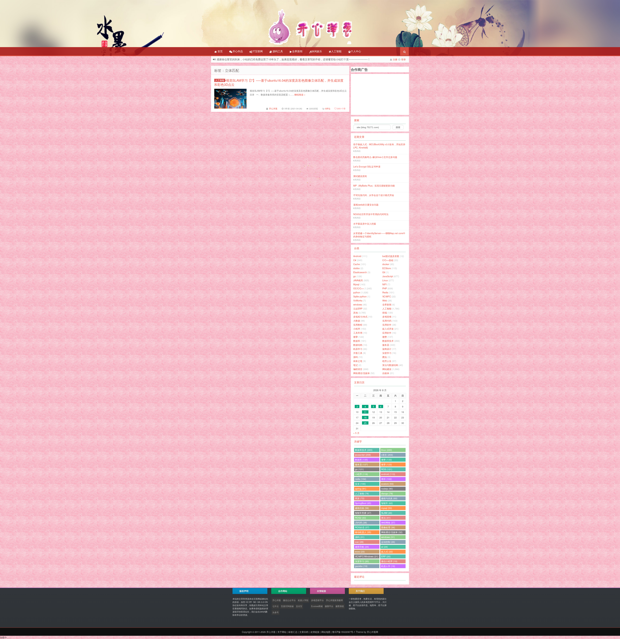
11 (365, 412)
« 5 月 (356, 433)
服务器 (385, 344)
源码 (355, 357)
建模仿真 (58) (362, 508)
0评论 (327, 108)
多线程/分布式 (360, 316)
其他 (355, 312)
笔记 (355, 365)
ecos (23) (360, 551)
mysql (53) (386, 508)
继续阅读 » (299, 94)
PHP (384, 288)
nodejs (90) (387, 488)
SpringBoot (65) (363, 503)
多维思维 (386, 316)
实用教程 (357, 324)
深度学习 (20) (362, 561)
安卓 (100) (360, 483)
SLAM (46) (386, 512)
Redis (385, 292)
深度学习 (386, 353)
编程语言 (357, 369)
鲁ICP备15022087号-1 (343, 632)
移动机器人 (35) (363, 532)
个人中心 (356, 51)
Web (384, 300)
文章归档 (303, 632)
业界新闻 (297, 51)
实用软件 (386, 324)
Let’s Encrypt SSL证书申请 (366, 166)
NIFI (384, 284)
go (354, 276)
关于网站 (281, 632)
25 (365, 423)
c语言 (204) (387, 454)
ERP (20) (386, 556)
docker (385, 264)
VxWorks (357, 300)
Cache (356, 264)
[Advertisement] (378, 94)
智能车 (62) (387, 503)
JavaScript (387, 276)
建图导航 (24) (362, 546)
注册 (395, 59)
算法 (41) (386, 517)
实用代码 (386, 320)
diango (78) (387, 493)
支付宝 (299, 606)
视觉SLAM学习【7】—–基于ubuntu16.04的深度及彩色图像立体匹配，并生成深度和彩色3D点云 (278, 82)
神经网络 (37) (388, 522)
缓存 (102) (386, 479)
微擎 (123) (386, 464)
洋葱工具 (357, 353)
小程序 (356, 328)
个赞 (341, 108)
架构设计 (386, 348)
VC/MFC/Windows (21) (366, 556)
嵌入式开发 (388, 328)
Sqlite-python (360, 296)
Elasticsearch (360, 272)
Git (383, 272)
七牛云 (275, 606)
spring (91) (360, 488)
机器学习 (357, 348)
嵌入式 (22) (387, 551)
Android (357, 256)
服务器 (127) (361, 464)
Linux (385, 280)
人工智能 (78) (362, 493)
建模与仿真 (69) (389, 498)
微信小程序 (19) (389, 561)
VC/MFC (386, 296)
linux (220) (386, 449)
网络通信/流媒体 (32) (392, 532)
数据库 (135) (361, 459)
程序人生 (386, 361)
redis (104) (360, 479)
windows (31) (388, 537)
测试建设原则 (360, 176)
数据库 (356, 340)
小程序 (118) (361, 474)
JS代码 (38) (361, 522)
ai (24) (384, 546)
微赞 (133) (386, 459)
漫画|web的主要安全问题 (365, 204)
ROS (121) (386, 469)
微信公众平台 (289, 600)
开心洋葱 (273, 108)
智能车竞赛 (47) (363, 512)
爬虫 (384, 357)
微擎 (355, 336)
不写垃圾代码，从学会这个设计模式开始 (373, 195)
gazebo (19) (361, 566)
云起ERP (357, 308)
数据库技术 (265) (363, 449)
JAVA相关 (358, 280)
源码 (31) (359, 537)
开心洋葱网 (372, 632)
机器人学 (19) (388, 566)
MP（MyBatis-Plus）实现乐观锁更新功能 (374, 185)
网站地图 (325, 632)
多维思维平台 (317, 600)
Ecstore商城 (317, 606)
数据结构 (357, 344)
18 (365, 417)
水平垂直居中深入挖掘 (364, 223)
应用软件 (386, 332)
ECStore (386, 268)
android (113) (388, 474)
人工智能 (336, 51)
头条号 (275, 612)
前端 (384, 312)
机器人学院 (303, 600)
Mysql (356, 284)
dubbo (356, 268)
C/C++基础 (387, 260)
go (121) (359, 469)
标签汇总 (292, 632)
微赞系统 (340, 606)
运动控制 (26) (388, 541)
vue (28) (359, 541)
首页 (220, 51)
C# (354, 260)
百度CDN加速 (287, 606)
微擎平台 (329, 606)
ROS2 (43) (360, 517)
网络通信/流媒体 (361, 373)
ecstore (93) (387, 483)
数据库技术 (388, 340)
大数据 (356, 320)
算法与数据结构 (390, 365)
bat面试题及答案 (390, 256)
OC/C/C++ (358, 288)
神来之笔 (357, 361)
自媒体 (385, 373)
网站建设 (386, 369)
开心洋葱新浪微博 (334, 600)
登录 (403, 59)
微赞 (384, 336)
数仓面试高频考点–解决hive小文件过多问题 (375, 157)
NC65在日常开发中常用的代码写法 (370, 214)
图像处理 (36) (388, 527)
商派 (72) (359, 498)
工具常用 (357, 332)
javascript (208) (363, 454)
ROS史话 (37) (362, 527)
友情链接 (314, 632)
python (356, 292)
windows (357, 304)
